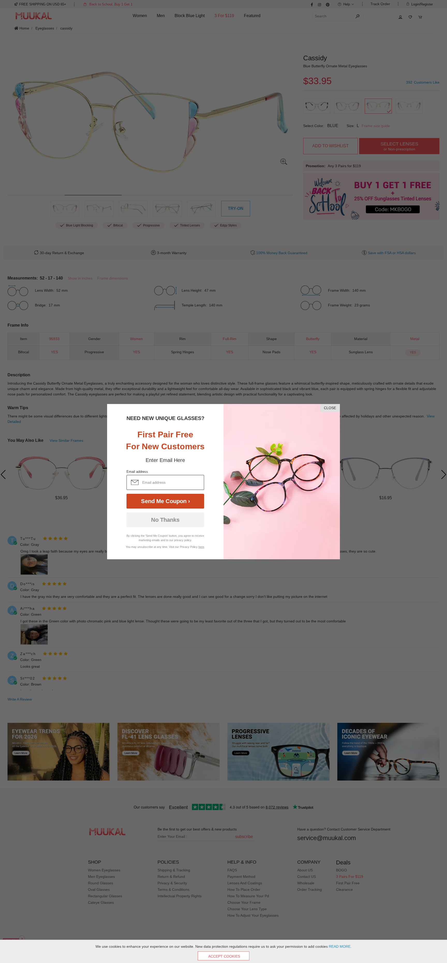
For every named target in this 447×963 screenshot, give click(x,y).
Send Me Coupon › (165, 501)
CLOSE (330, 408)
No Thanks (165, 520)
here (201, 546)
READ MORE (340, 946)
